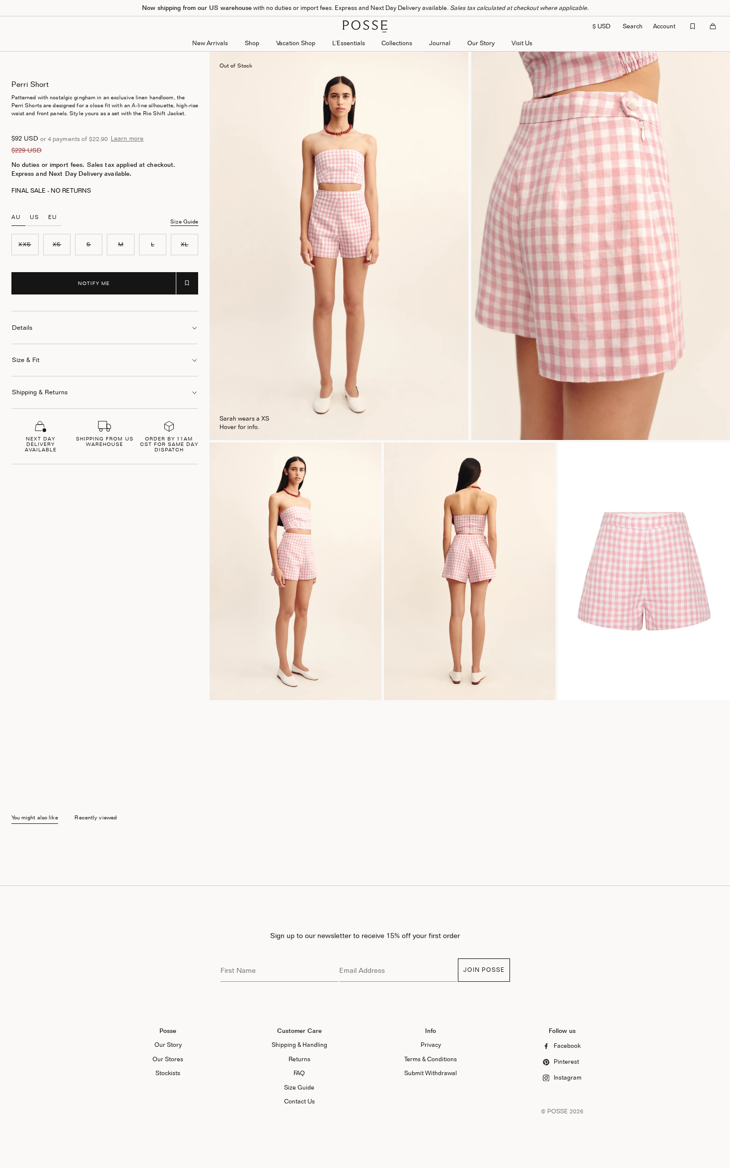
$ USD (601, 26)
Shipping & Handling (299, 1044)
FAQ (299, 1073)
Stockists (167, 1073)
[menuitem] (210, 44)
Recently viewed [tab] (95, 817)
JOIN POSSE (484, 969)
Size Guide (184, 221)
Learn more (127, 138)
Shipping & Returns (40, 392)
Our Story (481, 43)
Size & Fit (26, 360)
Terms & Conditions (430, 1059)
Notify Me (94, 283)
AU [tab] (16, 217)
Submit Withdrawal (430, 1073)
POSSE (557, 1111)
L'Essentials (348, 43)
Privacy (431, 1044)
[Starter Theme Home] (365, 26)
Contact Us (299, 1101)
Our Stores (167, 1059)
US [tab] (34, 217)
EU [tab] (52, 217)
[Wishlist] (693, 26)
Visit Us (521, 43)
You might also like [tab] (34, 817)
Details (22, 327)
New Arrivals (210, 43)
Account (664, 26)
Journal (439, 43)
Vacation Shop (295, 43)
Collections (396, 43)
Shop (252, 43)
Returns (299, 1059)
